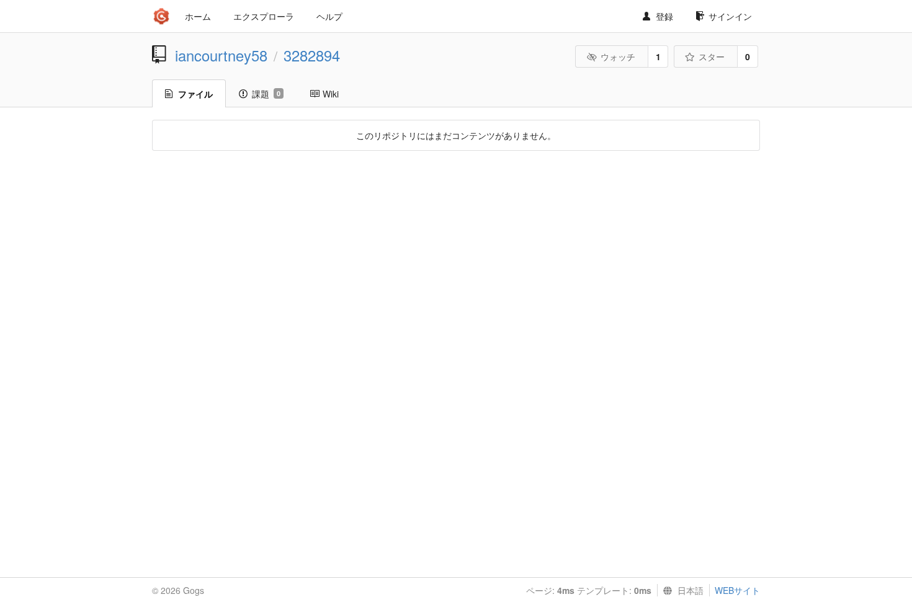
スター (712, 56)
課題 (266, 94)
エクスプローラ (263, 16)
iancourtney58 (221, 55)
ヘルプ (329, 16)
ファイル (195, 94)
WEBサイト (737, 590)
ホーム (198, 16)
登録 (664, 16)
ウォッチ (618, 56)
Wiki (331, 94)
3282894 (312, 55)
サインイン (730, 16)
